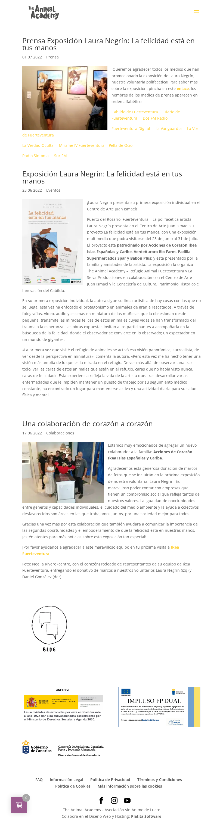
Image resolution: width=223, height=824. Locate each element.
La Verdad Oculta (38, 145)
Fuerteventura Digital (131, 128)
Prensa (52, 57)
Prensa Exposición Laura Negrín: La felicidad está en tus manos (108, 44)
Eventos (53, 190)
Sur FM (60, 155)
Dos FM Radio (155, 118)
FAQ (39, 779)
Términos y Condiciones (159, 779)
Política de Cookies (73, 786)
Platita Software (146, 816)
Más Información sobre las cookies (130, 786)
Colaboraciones (60, 433)
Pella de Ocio (120, 145)
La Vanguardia (169, 128)
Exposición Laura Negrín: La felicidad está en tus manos (102, 177)
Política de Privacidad (110, 779)
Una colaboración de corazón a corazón (87, 423)
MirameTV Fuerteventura (81, 145)
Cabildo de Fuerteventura (135, 111)
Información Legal (66, 779)
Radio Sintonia (35, 155)
